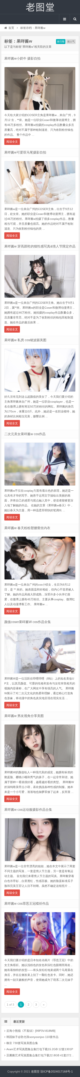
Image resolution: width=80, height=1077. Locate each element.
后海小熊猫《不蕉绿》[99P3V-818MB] (30, 1030)
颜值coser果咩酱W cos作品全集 (27, 622)
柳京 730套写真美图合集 (22, 1043)
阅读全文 (12, 141)
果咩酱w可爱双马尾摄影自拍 (25, 152)
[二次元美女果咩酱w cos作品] (39, 486)
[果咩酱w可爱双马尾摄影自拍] (39, 205)
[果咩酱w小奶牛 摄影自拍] (39, 111)
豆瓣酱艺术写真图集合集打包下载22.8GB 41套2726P (40, 1055)
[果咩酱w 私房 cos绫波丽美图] (39, 392)
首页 (11, 27)
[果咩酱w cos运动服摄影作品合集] (39, 862)
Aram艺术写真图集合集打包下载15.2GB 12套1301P (39, 1049)
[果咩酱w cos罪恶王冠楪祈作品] (39, 956)
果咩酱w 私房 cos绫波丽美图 (25, 340)
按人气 (71, 41)
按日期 (60, 41)
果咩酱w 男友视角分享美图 (24, 716)
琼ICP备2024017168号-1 (56, 1071)
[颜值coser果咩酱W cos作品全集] (39, 674)
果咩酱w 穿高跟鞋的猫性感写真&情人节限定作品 (39, 246)
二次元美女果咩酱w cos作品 (25, 434)
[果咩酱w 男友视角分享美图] (39, 768)
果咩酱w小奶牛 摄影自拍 (22, 58)
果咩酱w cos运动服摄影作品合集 (28, 809)
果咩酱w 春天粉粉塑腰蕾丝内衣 (27, 528)
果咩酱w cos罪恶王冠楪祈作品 (26, 903)
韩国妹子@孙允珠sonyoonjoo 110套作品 (32, 1037)
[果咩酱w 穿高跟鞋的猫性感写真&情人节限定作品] (39, 298)
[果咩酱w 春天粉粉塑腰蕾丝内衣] (39, 580)
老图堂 (40, 7)
